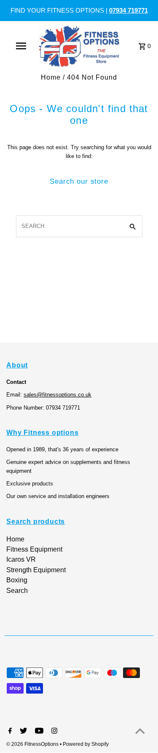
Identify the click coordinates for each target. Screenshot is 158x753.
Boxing (16, 580)
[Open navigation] (21, 45)
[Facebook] (9, 731)
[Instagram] (53, 731)
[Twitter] (22, 731)
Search (17, 590)
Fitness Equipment (34, 549)
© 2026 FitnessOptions (33, 744)
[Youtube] (38, 731)
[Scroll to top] (140, 730)
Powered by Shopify (86, 744)
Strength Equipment (36, 569)
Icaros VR (21, 559)
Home (51, 77)
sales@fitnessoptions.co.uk (57, 394)
